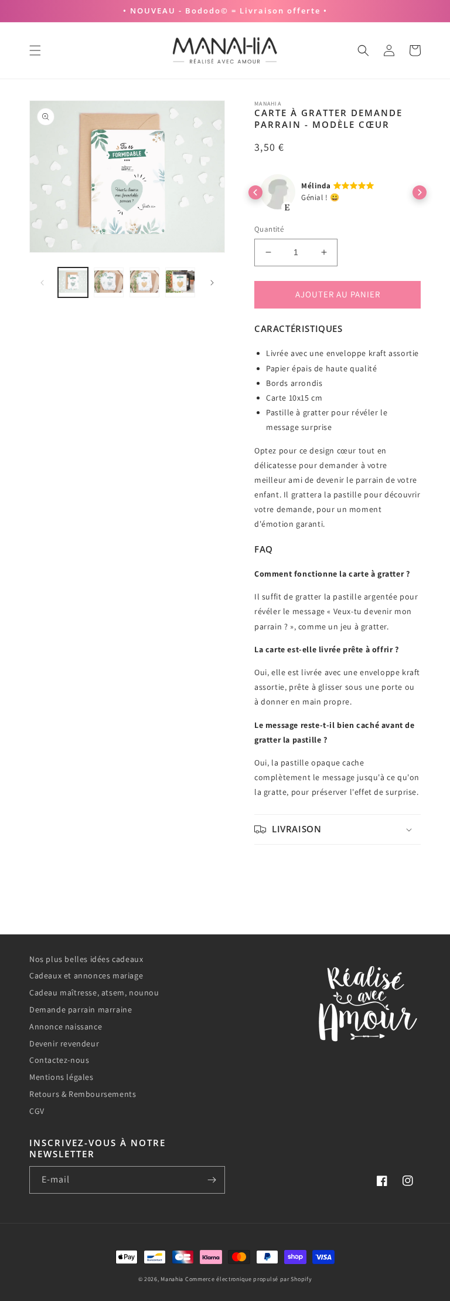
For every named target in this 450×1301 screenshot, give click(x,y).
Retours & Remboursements (82, 1094)
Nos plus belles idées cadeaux (86, 959)
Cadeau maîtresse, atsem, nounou (94, 992)
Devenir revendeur (64, 1043)
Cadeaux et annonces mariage (86, 975)
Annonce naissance (65, 1026)
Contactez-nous (59, 1060)
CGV (37, 1111)
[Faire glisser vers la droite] (212, 283)
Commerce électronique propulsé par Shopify (248, 1279)
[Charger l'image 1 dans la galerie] (73, 282)
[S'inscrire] (211, 1180)
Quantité (269, 229)
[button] (35, 50)
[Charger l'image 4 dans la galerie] (180, 282)
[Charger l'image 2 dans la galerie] (109, 282)
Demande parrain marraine (80, 1009)
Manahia (172, 1279)
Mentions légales (61, 1077)
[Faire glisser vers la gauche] (42, 283)
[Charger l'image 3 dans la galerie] (144, 282)
